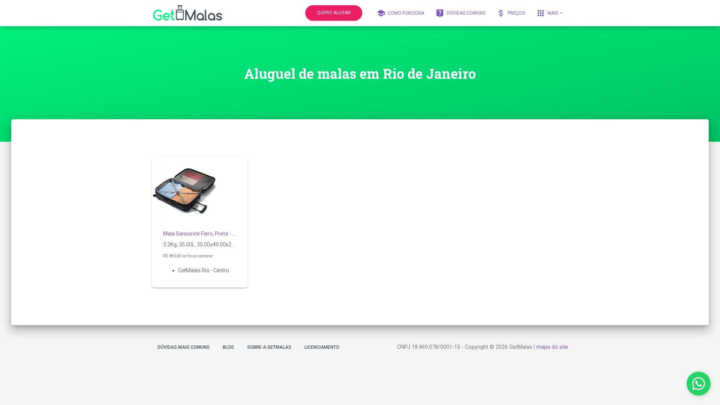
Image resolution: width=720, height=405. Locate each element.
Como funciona (400, 13)
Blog (228, 347)
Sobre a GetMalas (269, 347)
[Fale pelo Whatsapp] (699, 384)
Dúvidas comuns (460, 13)
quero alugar (334, 12)
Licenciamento (321, 347)
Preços (510, 13)
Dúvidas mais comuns (184, 347)
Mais (547, 13)
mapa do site (552, 347)
